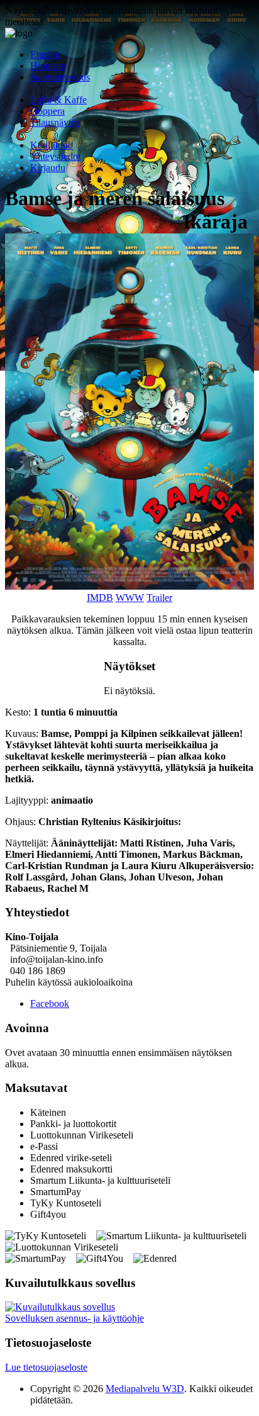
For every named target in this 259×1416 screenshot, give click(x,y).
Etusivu (45, 54)
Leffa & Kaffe (58, 99)
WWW (130, 597)
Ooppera (47, 111)
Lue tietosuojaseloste (46, 1367)
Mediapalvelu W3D (145, 1388)
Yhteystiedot (55, 156)
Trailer (159, 597)
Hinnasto (48, 65)
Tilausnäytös (55, 122)
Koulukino (51, 145)
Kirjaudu (47, 167)
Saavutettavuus (60, 77)
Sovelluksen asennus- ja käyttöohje (74, 1318)
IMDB (100, 597)
